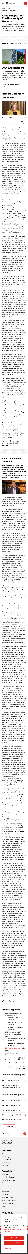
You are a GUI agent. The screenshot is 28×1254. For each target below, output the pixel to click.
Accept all (14, 1238)
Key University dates (8, 1177)
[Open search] (25, 3)
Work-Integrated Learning (17, 1051)
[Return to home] (10, 3)
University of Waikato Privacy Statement (12, 1230)
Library (4, 1206)
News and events (7, 1197)
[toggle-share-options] (7, 1133)
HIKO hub (5, 1166)
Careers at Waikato (8, 1203)
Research (5, 1183)
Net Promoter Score (11, 1058)
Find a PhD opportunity (9, 1180)
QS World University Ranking (14, 1048)
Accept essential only (14, 1243)
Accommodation (7, 1186)
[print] (3, 1133)
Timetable (5, 1154)
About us (8, 8)
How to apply (6, 1157)
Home (3, 8)
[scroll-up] (24, 1133)
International (5, 1174)
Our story (5, 1194)
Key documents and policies (9, 10)
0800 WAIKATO (8, 1214)
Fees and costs (6, 1160)
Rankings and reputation (9, 1200)
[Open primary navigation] (2, 3)
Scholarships (6, 1163)
